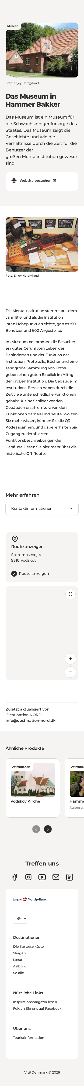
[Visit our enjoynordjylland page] (14, 877)
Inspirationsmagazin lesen (35, 1002)
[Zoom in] (70, 659)
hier (46, 447)
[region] (42, 633)
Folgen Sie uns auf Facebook (37, 1008)
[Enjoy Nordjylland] (30, 899)
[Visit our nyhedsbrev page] (56, 877)
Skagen (19, 953)
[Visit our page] (28, 877)
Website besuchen (36, 180)
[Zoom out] (70, 672)
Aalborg (19, 966)
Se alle (18, 973)
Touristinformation (28, 1038)
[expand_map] (70, 594)
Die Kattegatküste (28, 946)
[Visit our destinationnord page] (70, 877)
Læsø (17, 960)
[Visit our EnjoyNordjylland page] (42, 877)
